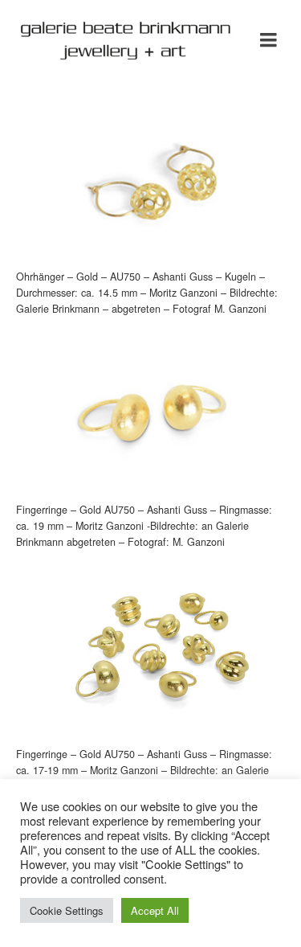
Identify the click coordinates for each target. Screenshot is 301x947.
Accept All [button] (155, 910)
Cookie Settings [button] (67, 910)
